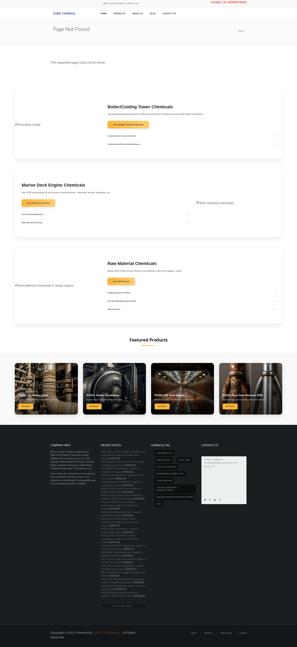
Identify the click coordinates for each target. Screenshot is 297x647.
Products (119, 13)
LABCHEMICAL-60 (164, 453)
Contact (242, 633)
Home (104, 13)
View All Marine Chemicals (38, 203)
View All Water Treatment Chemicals (128, 125)
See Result (26, 406)
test (158, 504)
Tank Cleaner (163, 460)
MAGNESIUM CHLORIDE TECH (170, 474)
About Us (137, 13)
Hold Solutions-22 (166, 467)
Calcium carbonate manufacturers (166, 488)
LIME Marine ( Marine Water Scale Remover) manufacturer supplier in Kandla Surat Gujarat (123, 455)
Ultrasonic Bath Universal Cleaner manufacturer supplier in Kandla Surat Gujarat (119, 505)
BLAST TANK (184, 460)
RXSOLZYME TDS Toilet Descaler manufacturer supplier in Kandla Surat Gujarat (119, 538)
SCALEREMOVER (164, 481)
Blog (153, 13)
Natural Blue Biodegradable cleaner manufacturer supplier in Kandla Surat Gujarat (119, 522)
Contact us (169, 13)
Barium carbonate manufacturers (174, 497)
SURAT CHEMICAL (106, 632)
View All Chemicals (121, 281)
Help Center (226, 633)
